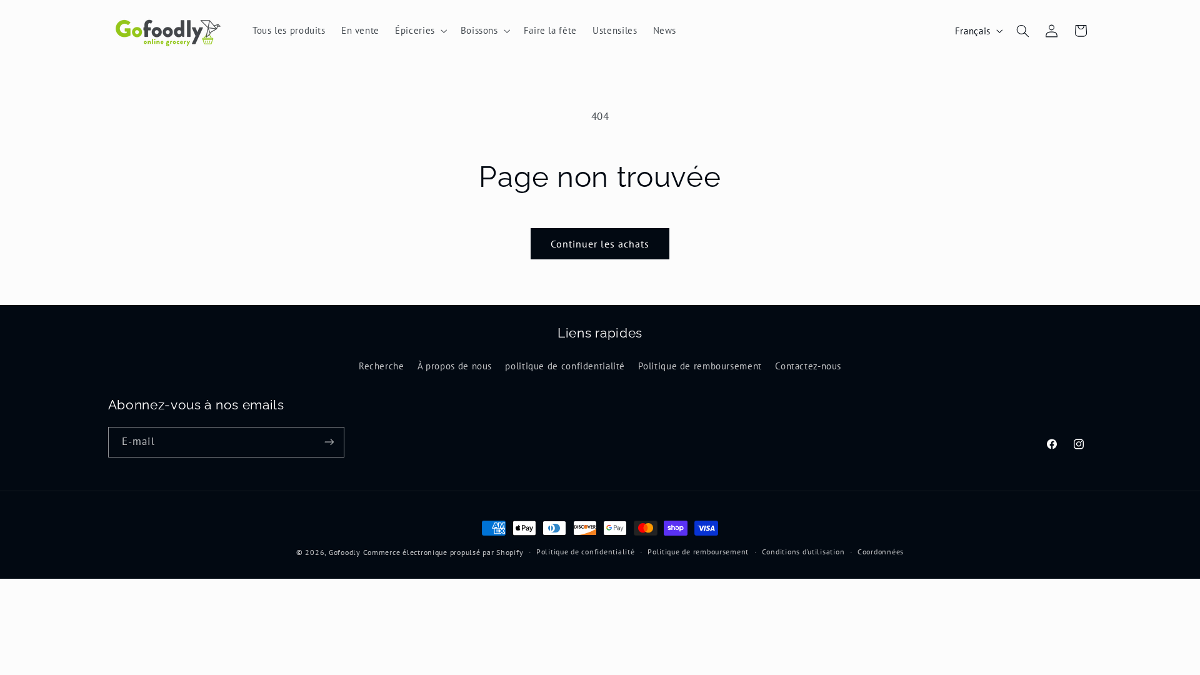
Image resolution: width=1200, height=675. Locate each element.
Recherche (381, 366)
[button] (420, 30)
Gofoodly (345, 552)
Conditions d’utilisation (803, 551)
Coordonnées (881, 551)
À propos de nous (455, 366)
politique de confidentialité (565, 366)
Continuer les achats (600, 244)
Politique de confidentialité (585, 551)
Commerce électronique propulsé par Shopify (443, 552)
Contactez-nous (808, 366)
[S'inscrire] (328, 442)
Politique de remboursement (699, 366)
